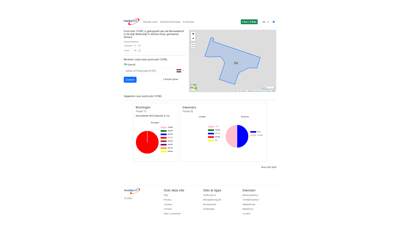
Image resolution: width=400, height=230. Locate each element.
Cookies (168, 204)
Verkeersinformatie (170, 21)
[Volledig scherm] (193, 45)
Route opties (171, 79)
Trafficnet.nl (209, 195)
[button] (236, 62)
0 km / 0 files (249, 21)
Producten (188, 21)
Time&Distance (250, 199)
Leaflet (243, 91)
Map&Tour (248, 208)
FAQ (166, 195)
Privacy (167, 199)
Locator (246, 213)
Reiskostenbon (250, 195)
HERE (273, 91)
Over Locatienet (172, 213)
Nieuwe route (150, 21)
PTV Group (267, 91)
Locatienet (258, 91)
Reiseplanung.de (212, 199)
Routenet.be (209, 204)
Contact (168, 208)
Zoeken (130, 79)
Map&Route (248, 204)
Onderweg (208, 208)
